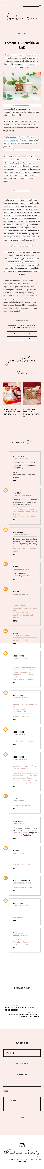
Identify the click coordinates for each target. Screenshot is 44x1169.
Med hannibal (18, 917)
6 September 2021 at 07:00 (22, 883)
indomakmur (18, 532)
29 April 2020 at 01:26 (20, 534)
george (16, 799)
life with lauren (14, 327)
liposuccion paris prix (21, 613)
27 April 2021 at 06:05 (20, 658)
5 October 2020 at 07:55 (21, 569)
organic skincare (29, 327)
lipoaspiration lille (19, 711)
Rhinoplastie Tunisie (20, 942)
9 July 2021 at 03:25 (19, 853)
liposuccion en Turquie (21, 805)
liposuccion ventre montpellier (24, 667)
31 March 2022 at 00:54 (20, 905)
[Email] (29, 338)
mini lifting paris (19, 617)
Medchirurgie (18, 656)
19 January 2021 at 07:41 (21, 635)
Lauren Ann (22, 16)
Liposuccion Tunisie (20, 944)
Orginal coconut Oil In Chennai (25, 516)
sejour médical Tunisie (21, 865)
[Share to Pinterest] (14, 338)
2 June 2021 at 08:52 (19, 823)
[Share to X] (29, 333)
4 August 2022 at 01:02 (20, 935)
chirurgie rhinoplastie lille (22, 714)
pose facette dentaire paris (23, 615)
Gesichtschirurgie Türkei (22, 887)
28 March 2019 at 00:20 (20, 458)
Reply (15, 480)
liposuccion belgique (20, 709)
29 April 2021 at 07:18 (20, 759)
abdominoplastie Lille (21, 716)
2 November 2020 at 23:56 (21, 594)
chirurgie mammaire (20, 640)
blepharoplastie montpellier (23, 670)
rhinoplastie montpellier (22, 672)
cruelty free (30, 326)
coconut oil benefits (16, 326)
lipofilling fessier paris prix (23, 741)
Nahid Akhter (18, 456)
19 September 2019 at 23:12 (22, 495)
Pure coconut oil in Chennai (23, 509)
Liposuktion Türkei (21, 833)
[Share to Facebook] (14, 333)
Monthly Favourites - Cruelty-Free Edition (21, 1008)
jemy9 (15, 567)
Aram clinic (17, 940)
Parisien (16, 592)
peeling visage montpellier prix (24, 679)
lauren (26, 320)
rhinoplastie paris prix (21, 606)
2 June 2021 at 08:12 (19, 801)
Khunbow (17, 493)
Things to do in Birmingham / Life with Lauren (23, 1015)
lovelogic (22, 1161)
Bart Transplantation (21, 881)
